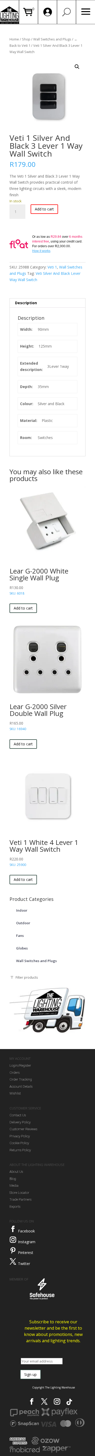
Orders (15, 1073)
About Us (16, 1172)
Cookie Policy (19, 1143)
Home (14, 39)
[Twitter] (13, 1261)
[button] (77, 66)
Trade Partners (20, 1199)
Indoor (21, 910)
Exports (15, 1207)
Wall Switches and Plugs (52, 39)
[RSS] (69, 1402)
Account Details (21, 1086)
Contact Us (18, 1115)
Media (14, 1185)
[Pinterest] (13, 1250)
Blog (13, 1179)
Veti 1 (52, 267)
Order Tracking (21, 1079)
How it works (41, 251)
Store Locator (19, 1193)
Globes (22, 948)
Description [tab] (26, 302)
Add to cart (44, 208)
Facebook (26, 1230)
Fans (20, 935)
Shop (26, 39)
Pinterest (25, 1252)
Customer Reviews (23, 1129)
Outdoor (23, 923)
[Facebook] (13, 1229)
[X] (44, 1401)
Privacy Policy (20, 1136)
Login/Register (20, 1065)
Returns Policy (20, 1150)
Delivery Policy (20, 1122)
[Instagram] (13, 1240)
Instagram (26, 1241)
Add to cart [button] (23, 608)
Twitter (24, 1263)
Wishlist (15, 1093)
